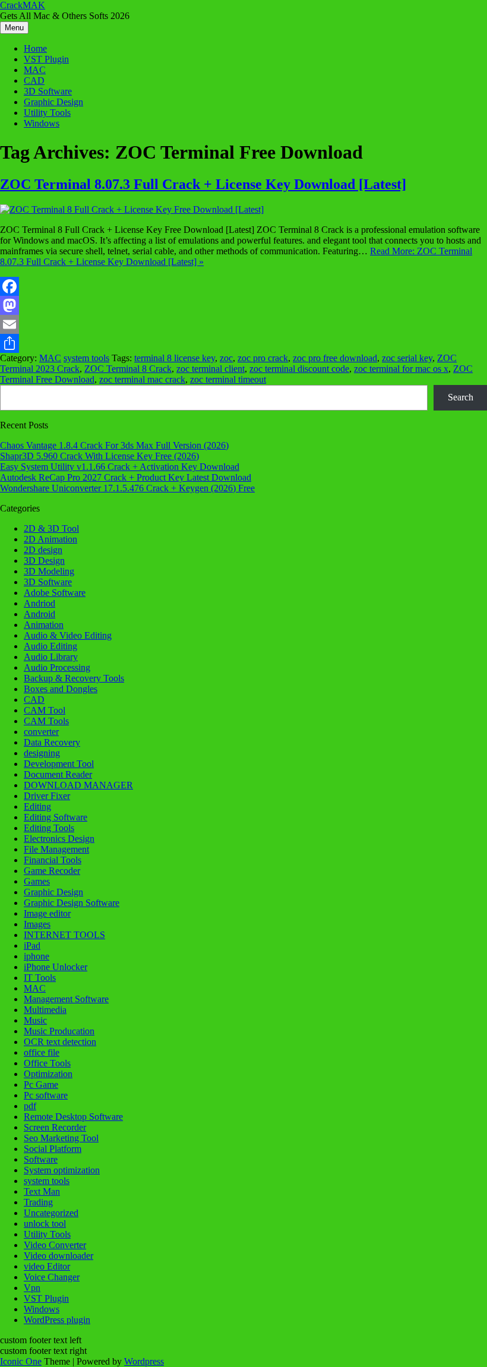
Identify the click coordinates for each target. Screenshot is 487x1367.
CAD (34, 80)
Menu (14, 27)
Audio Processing (57, 667)
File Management (56, 849)
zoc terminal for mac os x (401, 369)
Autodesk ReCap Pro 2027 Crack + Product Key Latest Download (125, 477)
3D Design (44, 560)
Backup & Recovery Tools (74, 678)
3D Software (48, 91)
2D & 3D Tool (51, 528)
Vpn (32, 1288)
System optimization (62, 1170)
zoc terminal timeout (228, 379)
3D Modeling (49, 571)
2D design (43, 550)
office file (41, 1052)
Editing (37, 806)
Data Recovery (52, 742)
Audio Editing (50, 646)
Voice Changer (52, 1277)
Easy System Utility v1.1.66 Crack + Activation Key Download (119, 467)
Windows (41, 123)
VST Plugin (46, 59)
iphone (36, 956)
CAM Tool (44, 710)
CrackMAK (22, 5)
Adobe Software (55, 593)
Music (35, 1020)
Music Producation (59, 1031)
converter (41, 732)
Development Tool (59, 764)
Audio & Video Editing (68, 635)
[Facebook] (243, 286)
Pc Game (41, 1084)
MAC (35, 70)
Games (37, 881)
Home (35, 48)
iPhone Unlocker (55, 967)
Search (460, 397)
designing (42, 753)
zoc (226, 358)
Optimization (48, 1074)
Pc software (46, 1095)
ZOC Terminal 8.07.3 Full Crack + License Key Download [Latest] (203, 184)
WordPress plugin (57, 1320)
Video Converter (55, 1245)
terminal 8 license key (174, 358)
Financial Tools (52, 860)
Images (37, 924)
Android (39, 614)
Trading (38, 1202)
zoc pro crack (263, 358)
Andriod (39, 603)
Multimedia (45, 1010)
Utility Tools (47, 113)
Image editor (47, 913)
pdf (30, 1106)
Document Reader (58, 774)
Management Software (66, 999)
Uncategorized (51, 1213)
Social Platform (52, 1149)
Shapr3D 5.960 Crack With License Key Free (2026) (99, 456)
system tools (86, 358)
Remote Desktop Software (73, 1117)
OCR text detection (60, 1042)
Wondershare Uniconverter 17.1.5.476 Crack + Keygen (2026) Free (127, 488)
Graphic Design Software (71, 903)
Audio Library (51, 657)
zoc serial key (407, 358)
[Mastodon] (243, 305)
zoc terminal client (210, 369)
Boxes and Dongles (60, 689)
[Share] (243, 343)
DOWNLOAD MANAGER (78, 785)
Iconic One (21, 1361)
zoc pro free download (335, 358)
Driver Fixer (47, 796)
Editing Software (55, 817)
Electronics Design (59, 839)
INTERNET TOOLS (64, 935)
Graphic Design (53, 102)
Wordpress (144, 1361)
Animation (44, 625)
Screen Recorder (55, 1127)
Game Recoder (52, 871)
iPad (32, 945)
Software (41, 1159)
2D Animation (50, 539)
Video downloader (58, 1256)
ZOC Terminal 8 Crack (128, 369)
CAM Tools (46, 721)
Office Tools (47, 1063)
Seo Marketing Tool (61, 1138)
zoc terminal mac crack (142, 379)
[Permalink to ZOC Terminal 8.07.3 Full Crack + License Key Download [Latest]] (132, 209)
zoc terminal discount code (299, 369)
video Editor (47, 1266)
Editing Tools (49, 828)
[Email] (243, 324)
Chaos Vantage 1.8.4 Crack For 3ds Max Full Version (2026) (114, 445)
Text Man (42, 1191)
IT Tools (40, 978)
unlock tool (45, 1223)
